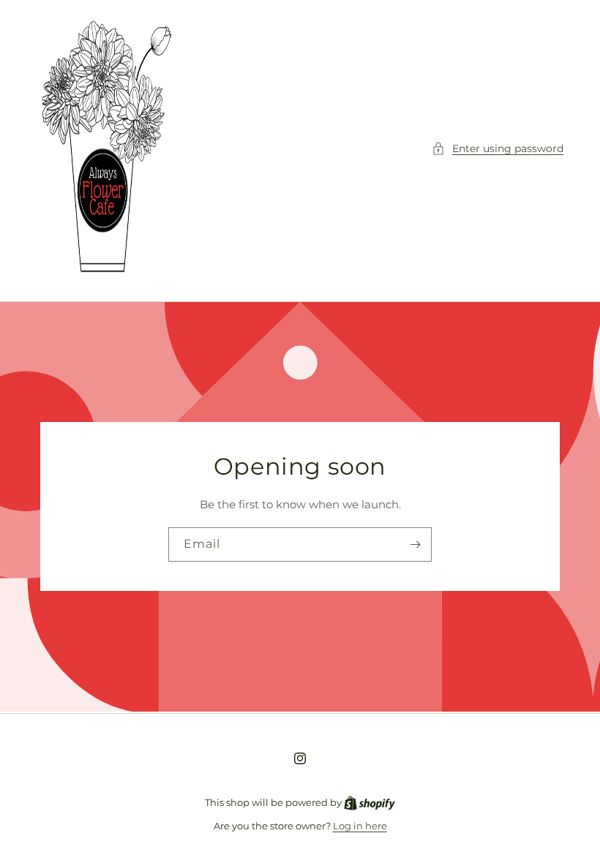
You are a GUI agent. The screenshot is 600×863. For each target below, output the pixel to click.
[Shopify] (369, 802)
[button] (497, 149)
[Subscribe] (415, 544)
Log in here (360, 826)
